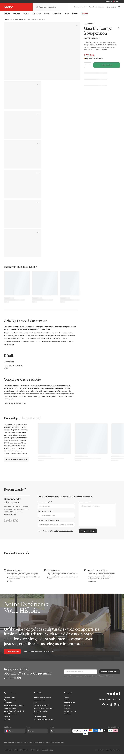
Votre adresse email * (45, 511)
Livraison (10, 581)
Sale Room (67, 714)
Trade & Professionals (96, 7)
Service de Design (80, 7)
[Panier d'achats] (119, 7)
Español (118, 750)
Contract (7, 717)
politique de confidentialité (105, 676)
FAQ (35, 703)
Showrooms (8, 703)
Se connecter (111, 7)
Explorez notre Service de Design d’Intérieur (39, 651)
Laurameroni (89, 23)
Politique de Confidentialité (11, 750)
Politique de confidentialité (63, 531)
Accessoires (57, 14)
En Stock (85, 14)
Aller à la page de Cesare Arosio (15, 403)
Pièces (66, 697)
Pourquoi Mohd (9, 697)
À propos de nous (10, 700)
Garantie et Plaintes (40, 717)
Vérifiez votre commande (42, 697)
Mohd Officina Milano (11, 714)
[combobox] (51, 731)
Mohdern (7, 719)
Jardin (66, 14)
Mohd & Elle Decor (70, 711)
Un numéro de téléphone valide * (49, 520)
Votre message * (84, 502)
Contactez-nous (39, 700)
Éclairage (6, 19)
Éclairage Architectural (18, 19)
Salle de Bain (36, 14)
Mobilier (7, 14)
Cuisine (25, 14)
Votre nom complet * (45, 502)
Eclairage (16, 14)
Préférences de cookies (47, 750)
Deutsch (113, 750)
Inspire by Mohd (69, 703)
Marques (75, 14)
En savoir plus (91, 581)
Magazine (67, 700)
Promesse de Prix (10, 708)
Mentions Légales (35, 750)
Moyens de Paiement (41, 705)
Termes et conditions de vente (44, 719)
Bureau (46, 14)
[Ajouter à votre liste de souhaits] (118, 28)
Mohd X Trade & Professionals (14, 711)
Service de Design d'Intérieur (14, 705)
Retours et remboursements (43, 708)
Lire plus (104, 50)
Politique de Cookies (24, 750)
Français (107, 750)
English (102, 750)
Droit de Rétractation (41, 711)
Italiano (97, 750)
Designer (67, 708)
